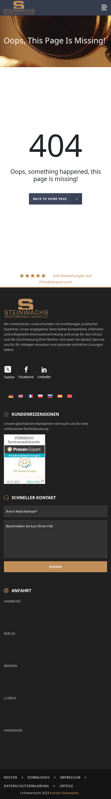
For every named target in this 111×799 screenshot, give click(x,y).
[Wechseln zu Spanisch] (60, 396)
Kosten (10, 777)
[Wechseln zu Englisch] (21, 396)
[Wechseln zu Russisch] (50, 396)
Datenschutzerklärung (26, 786)
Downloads (39, 777)
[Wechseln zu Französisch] (30, 396)
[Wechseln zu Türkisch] (70, 396)
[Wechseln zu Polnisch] (40, 396)
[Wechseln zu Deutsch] (11, 396)
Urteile (66, 786)
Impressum (70, 777)
